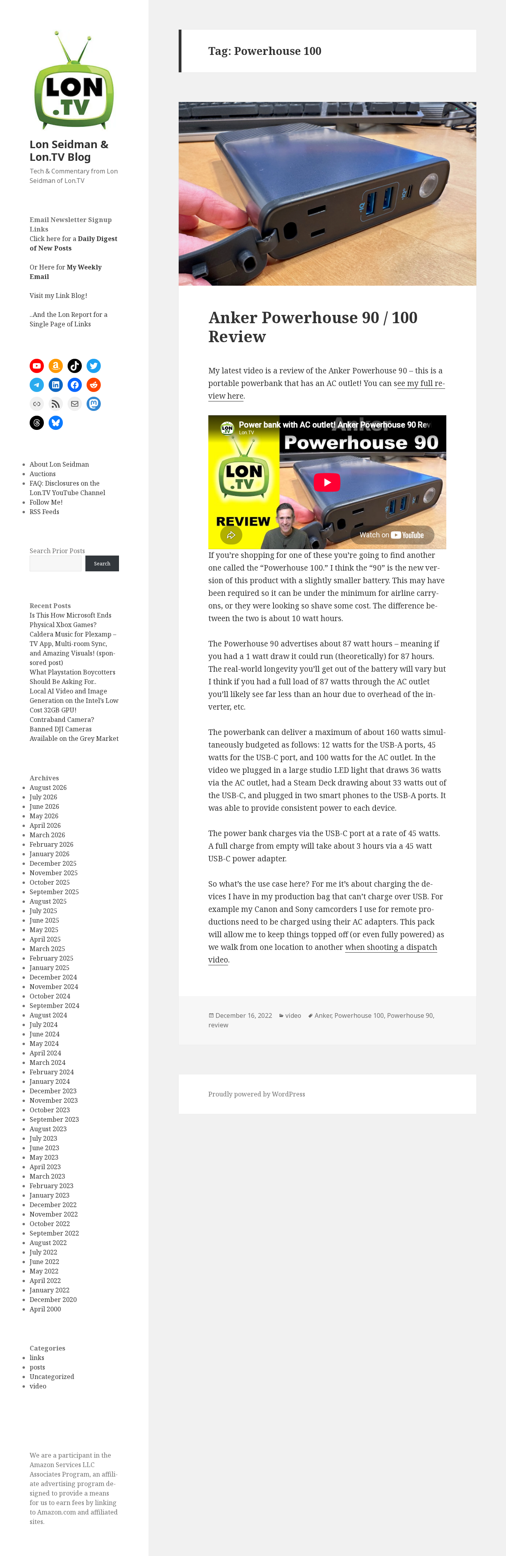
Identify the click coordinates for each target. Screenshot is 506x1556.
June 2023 (44, 1147)
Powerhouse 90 (410, 1015)
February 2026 (52, 844)
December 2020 (53, 1299)
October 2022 (50, 1223)
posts (37, 1367)
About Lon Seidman (59, 464)
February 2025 (52, 958)
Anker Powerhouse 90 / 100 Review (313, 327)
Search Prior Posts (57, 550)
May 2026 (44, 816)
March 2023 (47, 1176)
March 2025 (47, 948)
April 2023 (45, 1166)
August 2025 (48, 901)
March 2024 (47, 1062)
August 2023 (48, 1129)
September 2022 (54, 1233)
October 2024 (50, 996)
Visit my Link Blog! (58, 295)
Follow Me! (46, 502)
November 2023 (54, 1100)
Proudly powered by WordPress (256, 1094)
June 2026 (44, 806)
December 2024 (53, 977)
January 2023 (50, 1195)
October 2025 (50, 882)
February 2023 (52, 1185)
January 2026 (50, 854)
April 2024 (45, 1053)
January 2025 (50, 967)
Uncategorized (52, 1376)
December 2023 (53, 1091)
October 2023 (50, 1110)
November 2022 (54, 1214)
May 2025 (44, 929)
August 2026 (48, 787)
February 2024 (52, 1072)
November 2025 (54, 872)
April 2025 (45, 939)
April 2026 (45, 825)
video (38, 1386)
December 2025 (53, 863)
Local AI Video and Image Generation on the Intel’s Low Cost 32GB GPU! (74, 700)
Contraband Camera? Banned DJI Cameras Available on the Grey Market (74, 729)
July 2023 (43, 1138)
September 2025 (54, 891)
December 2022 (53, 1204)
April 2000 (45, 1309)
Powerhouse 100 (359, 1015)
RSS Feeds (44, 511)
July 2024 (43, 1024)
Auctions (43, 473)
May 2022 (44, 1271)
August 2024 (48, 1015)
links (37, 1357)
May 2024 (44, 1043)
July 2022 (43, 1252)
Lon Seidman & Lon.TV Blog (69, 150)
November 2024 (54, 986)
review (218, 1025)
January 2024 (50, 1081)
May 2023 (44, 1157)
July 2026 (43, 797)
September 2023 (54, 1119)
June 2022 (44, 1261)
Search (102, 563)
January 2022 (50, 1290)
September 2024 (54, 1005)
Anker (323, 1015)
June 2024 (44, 1034)
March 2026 (47, 835)
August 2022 (48, 1242)
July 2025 (43, 910)
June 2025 (44, 920)
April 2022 (45, 1280)
